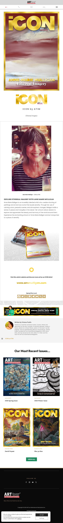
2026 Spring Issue (11, 401)
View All (31, 459)
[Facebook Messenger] (29, 296)
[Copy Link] (40, 296)
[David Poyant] (16, 427)
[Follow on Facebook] (26, 482)
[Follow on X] (36, 482)
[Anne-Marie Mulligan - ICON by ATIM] (31, 190)
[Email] (37, 296)
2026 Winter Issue (40, 401)
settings (19, 519)
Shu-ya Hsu (38, 451)
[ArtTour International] (31, 2)
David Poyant (9, 451)
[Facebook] (19, 296)
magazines (8, 398)
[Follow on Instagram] (29, 482)
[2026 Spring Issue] (16, 376)
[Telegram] (33, 296)
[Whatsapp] (26, 296)
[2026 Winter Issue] (46, 376)
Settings (41, 518)
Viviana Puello (26, 322)
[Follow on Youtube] (32, 482)
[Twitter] (22, 296)
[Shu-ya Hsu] (46, 427)
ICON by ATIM (9, 338)
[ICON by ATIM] (31, 90)
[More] (44, 296)
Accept (42, 515)
